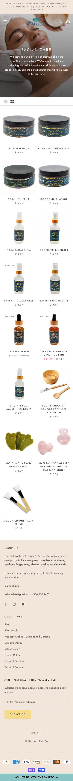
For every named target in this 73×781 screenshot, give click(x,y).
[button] (36, 777)
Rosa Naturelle (19, 199)
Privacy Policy (12, 655)
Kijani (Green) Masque (54, 148)
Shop (7, 624)
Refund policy (12, 649)
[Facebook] (5, 604)
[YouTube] (23, 604)
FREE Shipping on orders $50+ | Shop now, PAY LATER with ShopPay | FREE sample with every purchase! (36, 6)
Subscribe (17, 714)
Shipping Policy (13, 643)
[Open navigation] (5, 21)
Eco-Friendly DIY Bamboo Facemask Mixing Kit (54, 409)
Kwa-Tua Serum (19, 351)
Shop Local (10, 630)
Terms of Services (14, 661)
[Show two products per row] (12, 101)
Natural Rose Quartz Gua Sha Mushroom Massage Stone (54, 466)
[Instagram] (14, 604)
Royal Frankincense (54, 300)
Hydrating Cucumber (19, 300)
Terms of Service (13, 667)
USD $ (34, 733)
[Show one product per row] (5, 101)
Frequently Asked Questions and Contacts (27, 636)
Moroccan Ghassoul (54, 199)
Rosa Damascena (19, 249)
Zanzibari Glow (19, 148)
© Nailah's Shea (36, 741)
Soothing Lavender (54, 249)
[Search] (61, 21)
